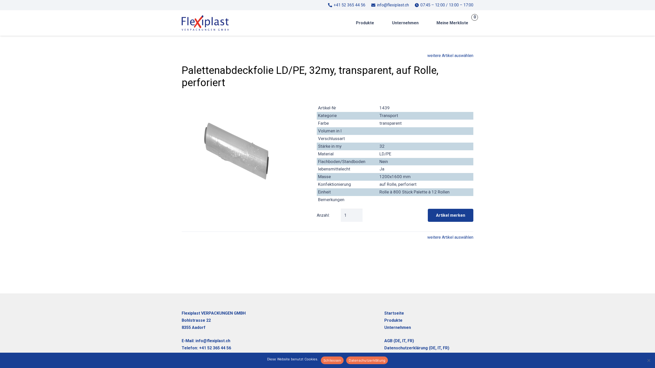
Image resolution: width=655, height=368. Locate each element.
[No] (648, 360)
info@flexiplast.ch (212, 340)
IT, (404, 340)
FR (410, 340)
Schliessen (332, 360)
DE (397, 340)
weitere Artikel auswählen (450, 55)
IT (439, 348)
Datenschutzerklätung (367, 360)
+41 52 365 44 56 (215, 348)
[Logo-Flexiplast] (205, 23)
